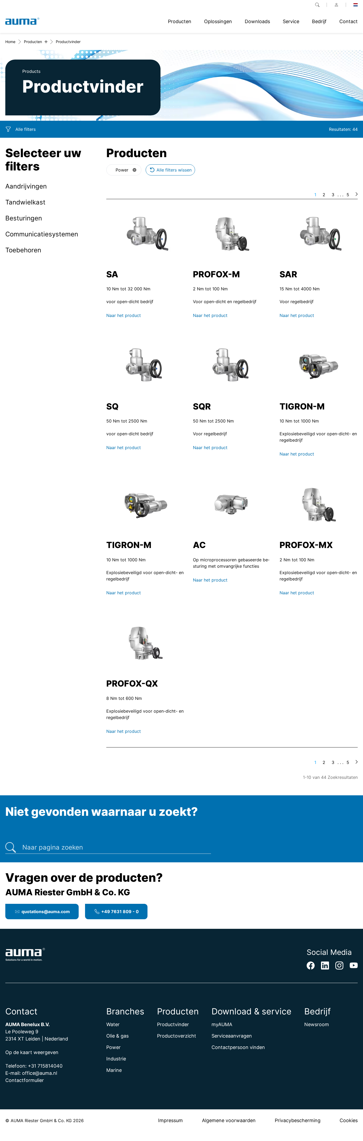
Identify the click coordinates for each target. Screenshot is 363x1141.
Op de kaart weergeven (31, 1052)
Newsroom (316, 1024)
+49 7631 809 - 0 (120, 911)
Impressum (170, 1120)
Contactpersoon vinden (238, 1047)
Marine (114, 1070)
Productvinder (173, 1024)
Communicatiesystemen (41, 234)
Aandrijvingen (26, 186)
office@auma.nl (39, 1073)
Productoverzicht (176, 1036)
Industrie (116, 1058)
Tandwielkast (25, 202)
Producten (33, 41)
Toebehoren (23, 250)
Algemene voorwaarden (229, 1120)
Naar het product (123, 315)
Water (113, 1024)
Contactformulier (24, 1080)
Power (113, 1047)
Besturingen (23, 218)
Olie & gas (117, 1036)
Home (10, 41)
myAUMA (222, 1024)
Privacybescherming (297, 1120)
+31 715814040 (45, 1066)
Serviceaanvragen (232, 1036)
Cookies (349, 1120)
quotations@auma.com (46, 911)
